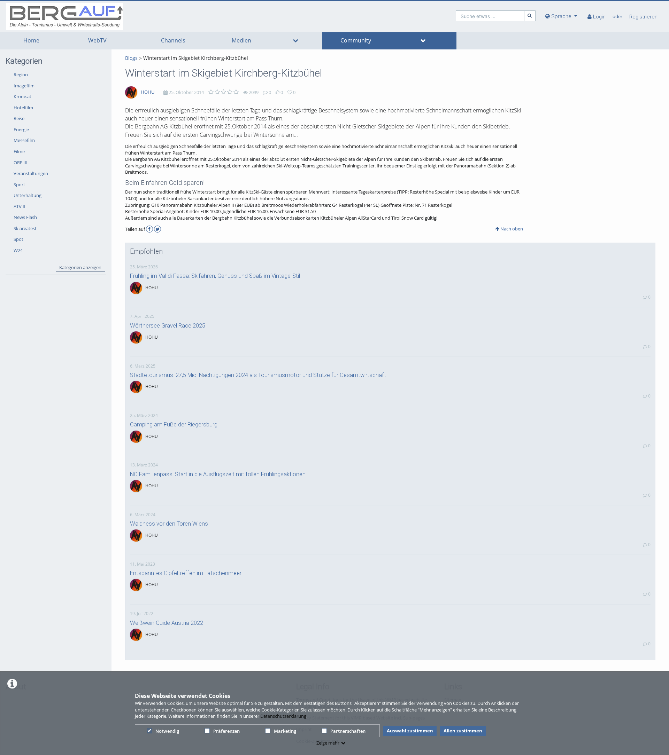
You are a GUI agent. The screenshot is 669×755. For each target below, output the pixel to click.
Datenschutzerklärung (283, 716)
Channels (173, 40)
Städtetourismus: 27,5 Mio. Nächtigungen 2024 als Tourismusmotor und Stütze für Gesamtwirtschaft (258, 375)
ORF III (21, 162)
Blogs (131, 58)
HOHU (147, 92)
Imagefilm (24, 85)
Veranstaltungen (31, 173)
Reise (19, 118)
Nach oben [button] (511, 229)
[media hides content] (295, 40)
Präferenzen (226, 731)
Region (21, 74)
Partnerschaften (348, 731)
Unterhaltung (27, 195)
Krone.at (22, 96)
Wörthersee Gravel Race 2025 (167, 325)
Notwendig (167, 731)
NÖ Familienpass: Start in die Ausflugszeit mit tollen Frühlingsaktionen (218, 474)
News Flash (25, 217)
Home (31, 40)
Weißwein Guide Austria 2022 (166, 623)
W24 (18, 250)
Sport (19, 184)
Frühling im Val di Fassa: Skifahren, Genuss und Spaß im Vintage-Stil (215, 276)
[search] (490, 15)
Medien (241, 40)
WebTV (97, 40)
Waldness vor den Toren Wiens (169, 523)
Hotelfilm (23, 107)
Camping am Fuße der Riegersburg (173, 424)
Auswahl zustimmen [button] (410, 731)
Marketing (285, 731)
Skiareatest (25, 228)
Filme (19, 151)
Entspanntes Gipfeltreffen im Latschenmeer (185, 573)
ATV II (19, 206)
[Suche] (530, 15)
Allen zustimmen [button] (463, 731)
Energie (21, 129)
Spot (18, 239)
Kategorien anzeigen (80, 267)
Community (355, 40)
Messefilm (24, 140)
